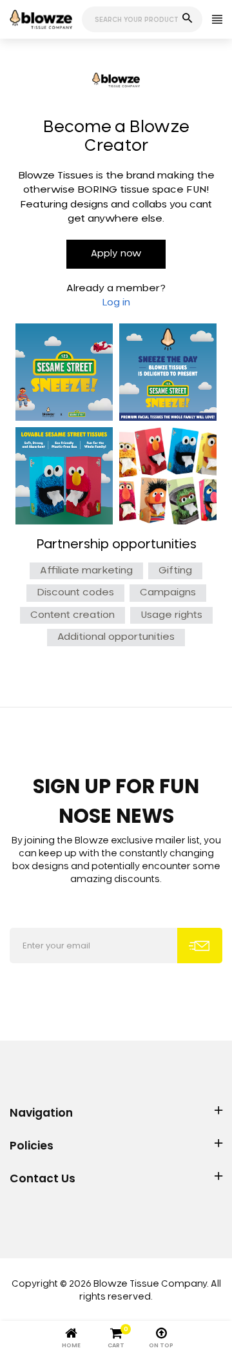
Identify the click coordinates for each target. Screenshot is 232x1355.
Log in (116, 302)
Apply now (116, 253)
